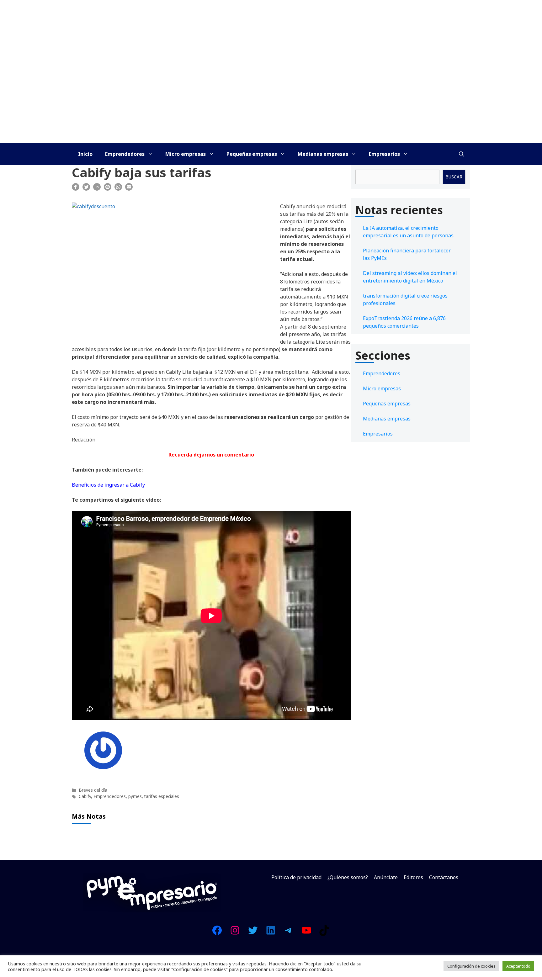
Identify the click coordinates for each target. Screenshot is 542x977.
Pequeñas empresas (251, 154)
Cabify (85, 796)
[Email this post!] (129, 188)
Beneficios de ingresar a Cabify (108, 484)
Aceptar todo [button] (518, 966)
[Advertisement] (271, 96)
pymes (135, 796)
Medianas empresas (323, 154)
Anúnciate (386, 877)
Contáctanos (443, 877)
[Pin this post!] (107, 188)
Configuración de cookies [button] (471, 966)
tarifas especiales (161, 796)
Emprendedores (125, 154)
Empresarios (384, 154)
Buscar (453, 177)
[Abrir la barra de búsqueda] (461, 154)
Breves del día (93, 790)
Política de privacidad (296, 877)
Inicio (85, 154)
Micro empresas (185, 154)
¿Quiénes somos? (347, 877)
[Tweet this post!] (86, 188)
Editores (413, 877)
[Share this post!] (75, 188)
